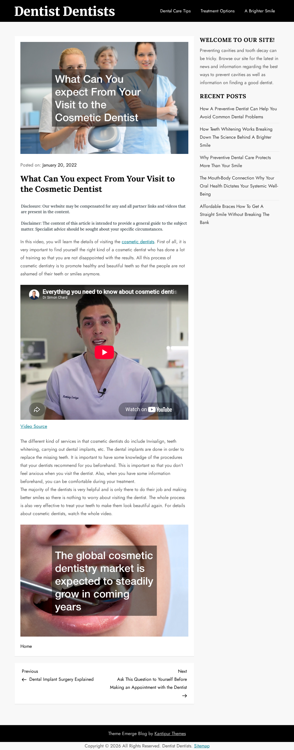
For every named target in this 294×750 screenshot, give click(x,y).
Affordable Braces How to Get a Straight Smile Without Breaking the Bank (234, 214)
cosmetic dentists (138, 241)
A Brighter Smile (260, 11)
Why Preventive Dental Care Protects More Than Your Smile (235, 161)
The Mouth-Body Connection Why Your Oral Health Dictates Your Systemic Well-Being (239, 186)
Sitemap (202, 746)
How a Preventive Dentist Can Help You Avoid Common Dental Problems (238, 112)
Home (26, 646)
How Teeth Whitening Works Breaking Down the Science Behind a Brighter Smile (236, 137)
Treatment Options (218, 11)
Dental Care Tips (175, 11)
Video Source (33, 426)
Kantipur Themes (170, 733)
